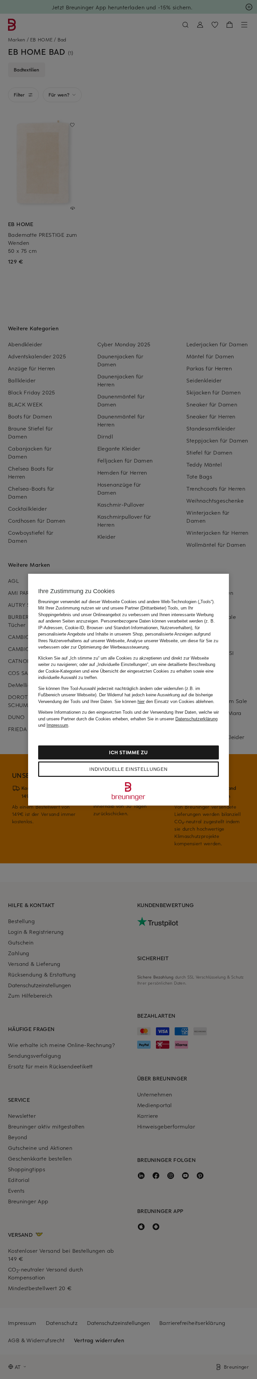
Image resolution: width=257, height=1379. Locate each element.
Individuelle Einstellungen (128, 769)
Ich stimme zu (128, 752)
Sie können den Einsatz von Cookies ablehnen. (164, 701)
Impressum (57, 725)
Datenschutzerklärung (196, 718)
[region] (128, 690)
